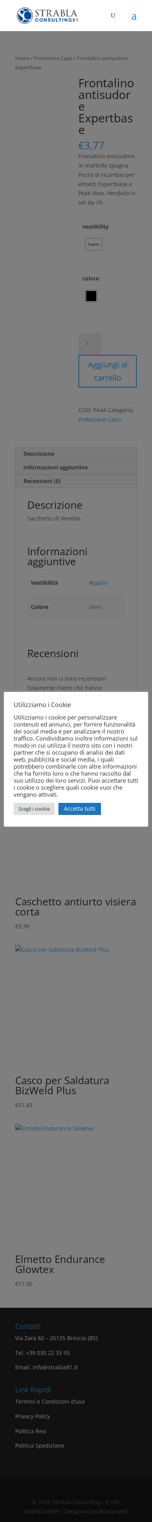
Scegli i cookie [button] (34, 808)
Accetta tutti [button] (79, 808)
